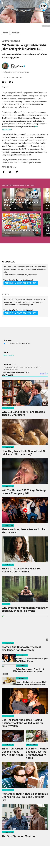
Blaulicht (15, 32)
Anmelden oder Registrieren (21, 283)
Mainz (5, 32)
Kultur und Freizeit (15, 208)
